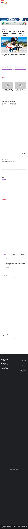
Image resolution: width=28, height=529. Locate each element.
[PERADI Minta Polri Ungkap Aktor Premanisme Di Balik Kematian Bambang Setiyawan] (17, 496)
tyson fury (24, 370)
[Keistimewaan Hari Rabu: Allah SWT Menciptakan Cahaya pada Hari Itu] (4, 271)
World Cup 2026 (21, 371)
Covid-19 (25, 360)
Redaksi (19, 526)
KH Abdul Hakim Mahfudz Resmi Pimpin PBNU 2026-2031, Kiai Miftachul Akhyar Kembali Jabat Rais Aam (20, 335)
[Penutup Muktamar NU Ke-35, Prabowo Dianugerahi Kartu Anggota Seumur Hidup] (7, 304)
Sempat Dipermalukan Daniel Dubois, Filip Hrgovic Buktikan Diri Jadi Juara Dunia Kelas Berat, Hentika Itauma (22, 153)
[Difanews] (4, 3)
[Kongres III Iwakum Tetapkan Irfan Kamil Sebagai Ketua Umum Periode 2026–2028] (14, 469)
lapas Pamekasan (21, 366)
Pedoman (24, 526)
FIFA (24, 361)
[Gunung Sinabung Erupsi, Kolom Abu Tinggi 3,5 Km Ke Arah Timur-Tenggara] (11, 359)
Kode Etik (21, 526)
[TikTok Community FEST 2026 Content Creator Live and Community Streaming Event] (4, 261)
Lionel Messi (25, 366)
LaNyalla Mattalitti (21, 365)
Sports (6, 29)
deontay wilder (21, 361)
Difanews (4, 35)
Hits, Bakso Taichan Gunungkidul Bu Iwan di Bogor (13, 266)
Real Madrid (21, 370)
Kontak (26, 526)
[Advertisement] (14, 12)
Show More (13, 69)
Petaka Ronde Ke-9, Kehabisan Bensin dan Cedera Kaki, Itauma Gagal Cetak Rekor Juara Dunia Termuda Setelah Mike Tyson (14, 103)
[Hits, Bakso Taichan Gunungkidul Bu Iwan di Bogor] (4, 267)
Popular (5, 254)
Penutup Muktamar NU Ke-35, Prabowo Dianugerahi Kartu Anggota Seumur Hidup (7, 334)
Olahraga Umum (3, 29)
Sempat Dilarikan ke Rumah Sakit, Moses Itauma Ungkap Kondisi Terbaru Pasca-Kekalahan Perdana (5, 102)
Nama (2, 170)
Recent (14, 254)
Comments (22, 254)
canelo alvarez (21, 360)
